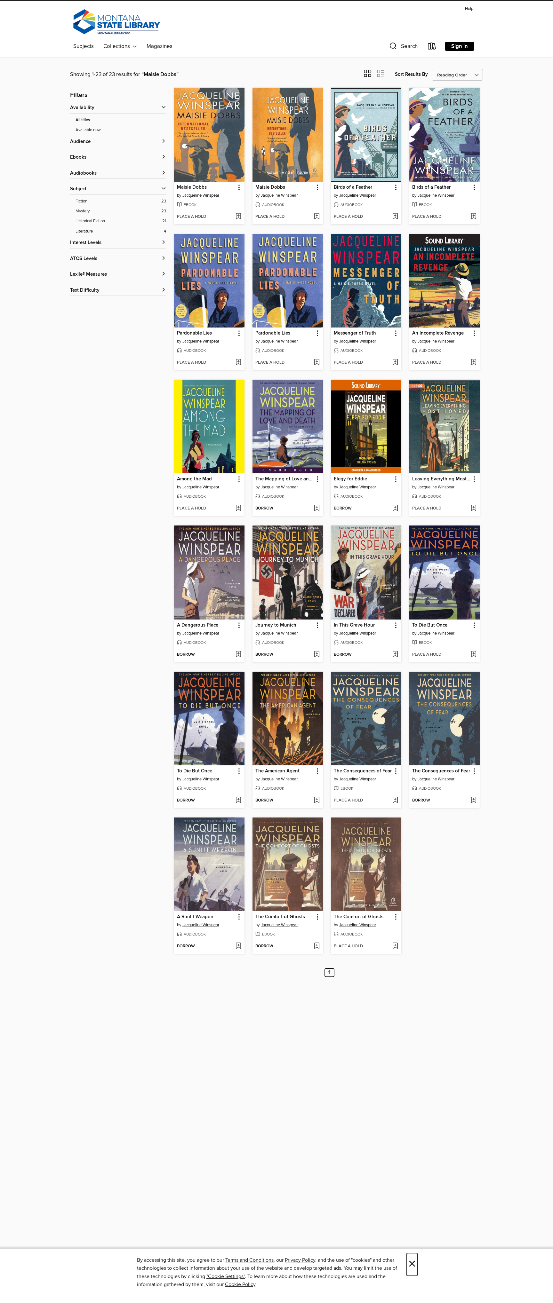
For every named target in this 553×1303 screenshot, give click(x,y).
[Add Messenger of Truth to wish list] (395, 363)
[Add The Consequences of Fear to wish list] (395, 800)
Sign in (459, 46)
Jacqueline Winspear (200, 195)
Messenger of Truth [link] (355, 333)
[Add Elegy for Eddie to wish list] (395, 508)
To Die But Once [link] (429, 625)
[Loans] (432, 47)
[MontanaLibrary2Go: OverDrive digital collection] (116, 22)
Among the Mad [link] (194, 479)
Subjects (83, 46)
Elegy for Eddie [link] (350, 479)
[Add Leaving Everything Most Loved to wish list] (473, 508)
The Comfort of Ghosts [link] (280, 917)
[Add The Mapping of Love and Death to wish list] (317, 508)
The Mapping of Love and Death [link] (284, 479)
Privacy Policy (300, 1260)
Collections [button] (117, 46)
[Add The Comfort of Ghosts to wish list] (317, 946)
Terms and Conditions (249, 1260)
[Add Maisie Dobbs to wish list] (238, 217)
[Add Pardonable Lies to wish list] (238, 363)
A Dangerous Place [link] (197, 625)
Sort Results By (411, 74)
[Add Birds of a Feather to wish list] (395, 217)
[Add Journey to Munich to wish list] (317, 655)
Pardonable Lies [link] (194, 333)
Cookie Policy (240, 1284)
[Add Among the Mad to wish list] (238, 508)
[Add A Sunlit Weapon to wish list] (238, 946)
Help (469, 8)
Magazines (159, 46)
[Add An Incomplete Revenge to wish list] (473, 363)
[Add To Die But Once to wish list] (473, 655)
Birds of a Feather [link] (353, 187)
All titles (83, 120)
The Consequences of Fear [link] (363, 771)
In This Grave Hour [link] (354, 625)
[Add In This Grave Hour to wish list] (395, 655)
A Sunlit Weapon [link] (195, 917)
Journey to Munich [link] (275, 625)
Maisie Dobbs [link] (192, 187)
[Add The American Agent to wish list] (317, 800)
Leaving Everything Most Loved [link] (441, 479)
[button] (402, 47)
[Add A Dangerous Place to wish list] (238, 655)
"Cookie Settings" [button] (225, 1276)
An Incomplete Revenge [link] (438, 333)
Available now (88, 129)
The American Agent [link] (277, 771)
